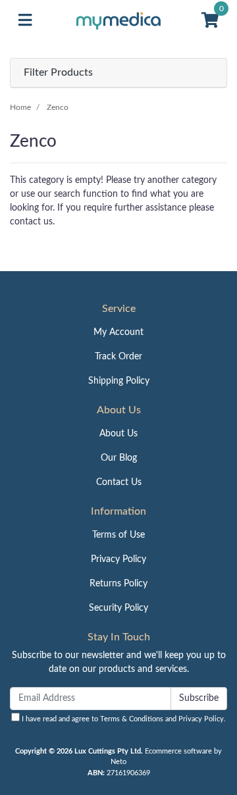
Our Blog (119, 458)
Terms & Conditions (131, 719)
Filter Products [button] (58, 72)
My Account (118, 332)
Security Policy (118, 608)
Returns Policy (118, 583)
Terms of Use (118, 535)
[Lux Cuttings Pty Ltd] (118, 20)
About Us (118, 433)
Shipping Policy (118, 381)
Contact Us (119, 482)
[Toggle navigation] (25, 20)
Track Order (118, 356)
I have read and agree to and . (123, 719)
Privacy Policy (118, 559)
